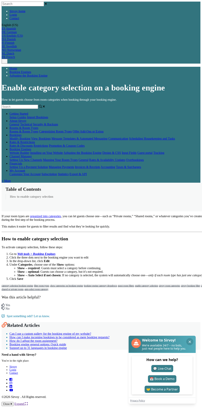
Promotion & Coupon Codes (67, 145)
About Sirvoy (17, 120)
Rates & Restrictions (22, 142)
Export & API (78, 174)
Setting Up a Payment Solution (28, 167)
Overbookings (135, 160)
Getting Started (18, 113)
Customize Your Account (25, 174)
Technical (26, 124)
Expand (19, 403)
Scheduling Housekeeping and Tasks (152, 138)
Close (6, 403)
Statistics (63, 174)
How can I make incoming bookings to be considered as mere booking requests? (59, 337)
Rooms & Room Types (23, 128)
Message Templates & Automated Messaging (79, 138)
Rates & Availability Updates (107, 160)
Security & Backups (45, 124)
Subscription (49, 174)
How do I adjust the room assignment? (33, 340)
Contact (14, 18)
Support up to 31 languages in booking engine (38, 348)
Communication (118, 138)
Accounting (108, 167)
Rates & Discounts (21, 145)
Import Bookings (37, 117)
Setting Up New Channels (25, 160)
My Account (17, 170)
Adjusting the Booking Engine (28, 75)
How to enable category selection (31, 196)
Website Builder (19, 152)
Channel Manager (20, 156)
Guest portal (144, 152)
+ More (6, 180)
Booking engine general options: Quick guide (37, 344)
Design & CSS (111, 152)
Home (13, 68)
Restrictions (41, 145)
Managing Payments (61, 167)
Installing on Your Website (46, 152)
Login (13, 14)
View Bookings (41, 138)
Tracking (158, 152)
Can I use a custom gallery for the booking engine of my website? (50, 333)
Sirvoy (13, 366)
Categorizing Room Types (55, 131)
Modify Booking (19, 138)
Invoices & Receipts (87, 167)
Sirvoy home (17, 11)
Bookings (15, 135)
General (14, 124)
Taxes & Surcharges (128, 167)
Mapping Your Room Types (60, 160)
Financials (15, 163)
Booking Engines (20, 72)
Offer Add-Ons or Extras (88, 131)
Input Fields (129, 152)
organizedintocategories (45, 216)
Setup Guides (17, 117)
